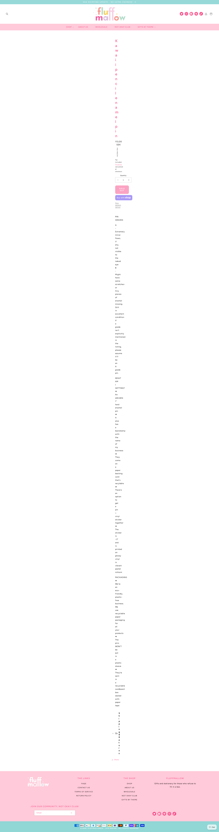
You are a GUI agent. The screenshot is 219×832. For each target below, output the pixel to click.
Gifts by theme (129, 800)
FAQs (83, 784)
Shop (129, 784)
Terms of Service (84, 792)
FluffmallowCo (95, 828)
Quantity (123, 175)
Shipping (118, 164)
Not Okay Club (129, 796)
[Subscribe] (71, 813)
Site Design (111, 828)
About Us (129, 788)
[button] (7, 13)
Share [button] (116, 760)
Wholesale (129, 792)
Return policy (83, 796)
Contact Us (84, 788)
